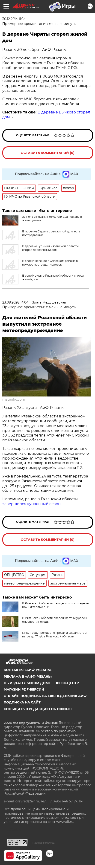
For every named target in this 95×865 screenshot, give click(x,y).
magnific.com (13, 399)
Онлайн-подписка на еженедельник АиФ (45, 696)
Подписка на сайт (22, 702)
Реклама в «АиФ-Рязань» (28, 676)
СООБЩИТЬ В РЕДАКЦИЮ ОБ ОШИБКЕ (38, 709)
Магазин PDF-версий (24, 689)
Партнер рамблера (43, 842)
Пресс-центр (66, 683)
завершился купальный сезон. (31, 504)
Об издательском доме (27, 683)
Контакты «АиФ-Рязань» (28, 670)
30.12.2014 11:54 (14, 19)
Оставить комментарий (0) (47, 153)
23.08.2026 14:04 (15, 302)
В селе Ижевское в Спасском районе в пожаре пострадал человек (50, 262)
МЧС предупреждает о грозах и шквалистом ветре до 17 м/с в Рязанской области (54, 634)
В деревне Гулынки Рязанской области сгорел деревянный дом (50, 248)
